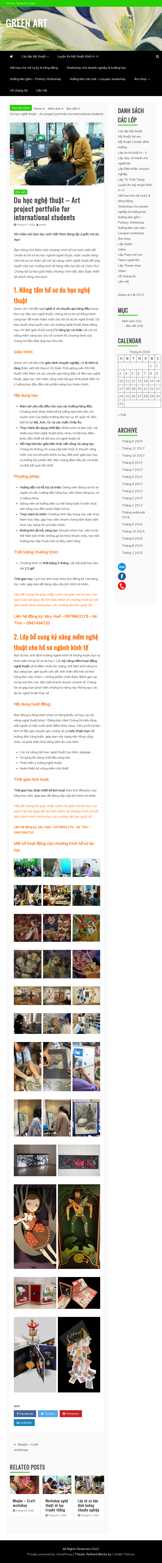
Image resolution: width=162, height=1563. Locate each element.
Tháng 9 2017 (132, 462)
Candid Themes (123, 1554)
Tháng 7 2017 (132, 470)
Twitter (49, 1414)
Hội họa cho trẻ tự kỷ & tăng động (34, 68)
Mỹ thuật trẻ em (129, 136)
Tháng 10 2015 (133, 531)
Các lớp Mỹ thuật (34, 56)
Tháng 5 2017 (132, 477)
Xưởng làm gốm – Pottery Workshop (35, 79)
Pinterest (72, 1414)
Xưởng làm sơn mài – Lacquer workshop (97, 79)
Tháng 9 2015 (132, 538)
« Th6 (122, 415)
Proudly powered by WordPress (50, 1554)
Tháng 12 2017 (133, 448)
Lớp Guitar (125, 244)
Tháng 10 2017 (133, 455)
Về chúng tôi (18, 90)
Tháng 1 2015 (132, 553)
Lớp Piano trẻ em (130, 255)
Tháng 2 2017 (132, 498)
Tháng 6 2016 (132, 524)
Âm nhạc (140, 79)
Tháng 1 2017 (132, 505)
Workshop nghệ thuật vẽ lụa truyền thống (56, 1505)
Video (122, 249)
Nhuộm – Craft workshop (24, 1503)
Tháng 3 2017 (132, 491)
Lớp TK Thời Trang (131, 179)
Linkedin (25, 1422)
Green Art (26, 22)
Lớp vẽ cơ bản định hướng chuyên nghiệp (88, 1505)
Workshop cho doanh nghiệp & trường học (96, 68)
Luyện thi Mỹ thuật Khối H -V (77, 56)
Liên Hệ (41, 90)
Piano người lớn (128, 260)
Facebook (26, 1414)
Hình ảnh (128, 321)
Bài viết (20, 192)
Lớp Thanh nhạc (129, 265)
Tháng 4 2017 (132, 484)
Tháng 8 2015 (132, 545)
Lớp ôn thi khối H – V (132, 153)
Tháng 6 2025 (132, 441)
